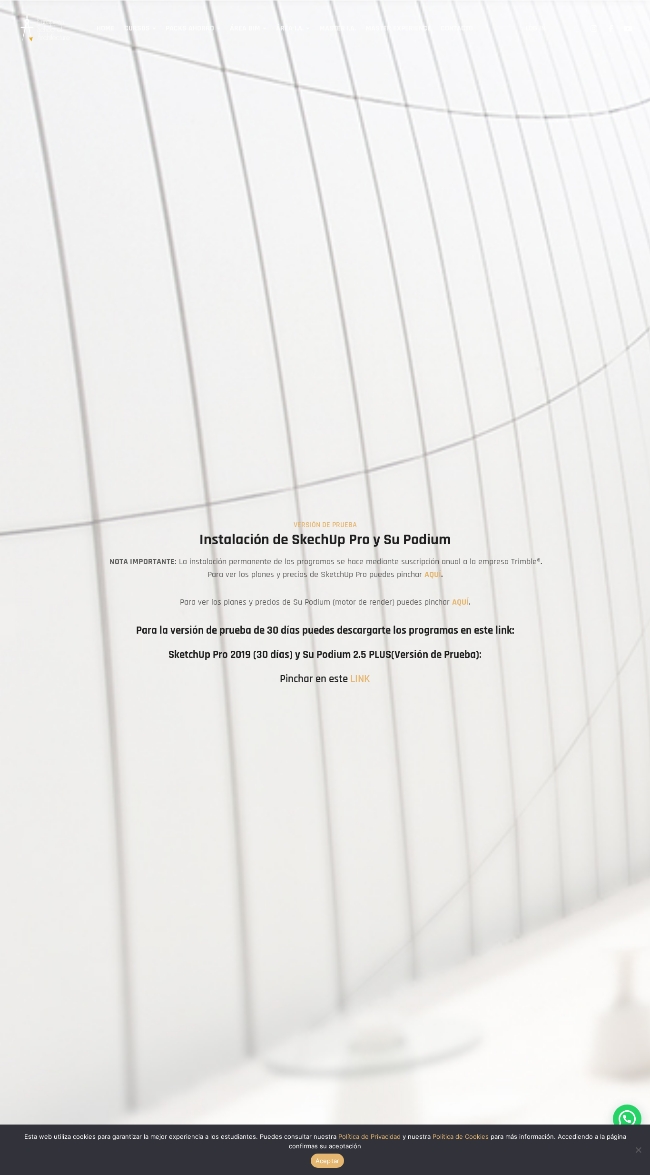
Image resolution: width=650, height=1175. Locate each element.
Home (106, 28)
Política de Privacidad (369, 1136)
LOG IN (535, 28)
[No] (638, 1150)
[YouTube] (628, 28)
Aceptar (327, 1161)
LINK (360, 679)
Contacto (457, 28)
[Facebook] (611, 28)
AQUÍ (432, 574)
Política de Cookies (461, 1136)
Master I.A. (337, 28)
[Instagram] (593, 28)
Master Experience (398, 28)
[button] (627, 1119)
